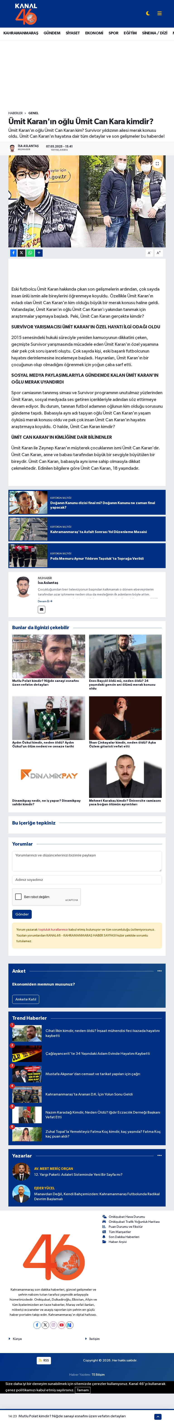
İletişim (94, 1339)
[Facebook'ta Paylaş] (13, 253)
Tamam (83, 1390)
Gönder (22, 914)
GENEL (33, 113)
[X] (45, 1325)
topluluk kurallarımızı (53, 929)
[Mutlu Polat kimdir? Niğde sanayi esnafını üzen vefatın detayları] (48, 656)
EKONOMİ (94, 33)
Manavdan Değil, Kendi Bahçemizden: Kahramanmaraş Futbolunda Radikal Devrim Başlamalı (97, 1196)
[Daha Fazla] (39, 253)
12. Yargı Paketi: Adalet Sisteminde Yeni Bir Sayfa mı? (78, 1175)
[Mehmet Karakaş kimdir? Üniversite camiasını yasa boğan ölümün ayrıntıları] (125, 776)
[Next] (69, 1325)
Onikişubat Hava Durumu (127, 1216)
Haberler (15, 113)
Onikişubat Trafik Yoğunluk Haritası (134, 1221)
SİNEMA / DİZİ (154, 33)
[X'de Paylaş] (21, 253)
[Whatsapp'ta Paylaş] (30, 253)
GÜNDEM (52, 33)
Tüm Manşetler (120, 1232)
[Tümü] (159, 971)
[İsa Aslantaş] (23, 586)
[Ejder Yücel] (21, 1193)
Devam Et (44, 601)
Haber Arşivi (118, 1242)
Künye (17, 1339)
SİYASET (73, 33)
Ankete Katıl (25, 999)
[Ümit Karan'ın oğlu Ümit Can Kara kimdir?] (87, 201)
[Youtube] (61, 1325)
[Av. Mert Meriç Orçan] (21, 1171)
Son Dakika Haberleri (124, 1237)
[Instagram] (53, 1325)
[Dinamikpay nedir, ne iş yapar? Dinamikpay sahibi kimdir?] (48, 776)
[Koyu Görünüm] (148, 14)
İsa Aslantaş (48, 583)
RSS (46, 1360)
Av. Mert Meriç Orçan (53, 1169)
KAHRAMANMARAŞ (20, 33)
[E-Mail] (41, 609)
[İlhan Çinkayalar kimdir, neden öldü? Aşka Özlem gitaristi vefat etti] (125, 718)
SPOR (113, 33)
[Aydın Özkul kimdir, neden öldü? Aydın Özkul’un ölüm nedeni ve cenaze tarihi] (48, 718)
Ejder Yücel (44, 1188)
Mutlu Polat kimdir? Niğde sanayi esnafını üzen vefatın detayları (72, 1416)
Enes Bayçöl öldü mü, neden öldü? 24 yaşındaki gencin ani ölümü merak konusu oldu (122, 684)
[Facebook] (37, 1325)
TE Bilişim (98, 1374)
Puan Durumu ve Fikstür (126, 1226)
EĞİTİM (130, 33)
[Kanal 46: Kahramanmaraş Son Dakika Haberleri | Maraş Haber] (26, 14)
